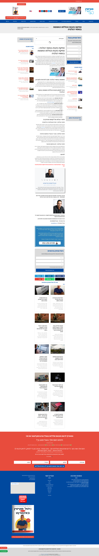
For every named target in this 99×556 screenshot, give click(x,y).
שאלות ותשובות (32, 21)
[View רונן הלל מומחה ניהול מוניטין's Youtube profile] (55, 180)
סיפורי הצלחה (42, 21)
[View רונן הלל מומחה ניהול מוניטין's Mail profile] (45, 180)
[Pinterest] (40, 11)
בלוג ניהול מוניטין (42, 27)
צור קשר (7, 21)
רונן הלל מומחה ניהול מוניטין (49, 183)
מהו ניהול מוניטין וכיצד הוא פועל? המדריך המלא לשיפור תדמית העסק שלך (72, 92)
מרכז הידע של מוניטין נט (53, 21)
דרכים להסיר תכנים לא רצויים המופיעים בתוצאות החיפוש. (72, 107)
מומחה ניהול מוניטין (50, 102)
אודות (84, 21)
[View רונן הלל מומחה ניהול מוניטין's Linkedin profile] (47, 180)
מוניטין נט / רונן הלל (44, 554)
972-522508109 (32, 479)
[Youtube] (46, 11)
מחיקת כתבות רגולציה (34, 27)
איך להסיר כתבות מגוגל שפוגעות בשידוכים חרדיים (57, 386)
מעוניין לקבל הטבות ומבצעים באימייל (73, 58)
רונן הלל (76, 21)
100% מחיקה (74, 85)
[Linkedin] (42, 11)
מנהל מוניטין (75, 98)
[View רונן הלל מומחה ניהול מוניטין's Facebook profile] (57, 180)
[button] (36, 38)
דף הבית (47, 27)
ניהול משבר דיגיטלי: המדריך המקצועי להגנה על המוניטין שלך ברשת (42, 328)
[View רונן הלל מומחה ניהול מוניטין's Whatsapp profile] (52, 180)
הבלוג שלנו (15, 21)
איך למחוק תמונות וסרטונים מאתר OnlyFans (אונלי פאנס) (43, 387)
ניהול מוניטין (91, 21)
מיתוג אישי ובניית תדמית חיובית (72, 71)
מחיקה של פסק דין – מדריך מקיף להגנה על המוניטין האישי (58, 416)
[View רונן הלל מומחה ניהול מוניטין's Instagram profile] (50, 180)
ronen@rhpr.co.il (54, 223)
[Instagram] (44, 11)
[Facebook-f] (51, 11)
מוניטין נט (53, 63)
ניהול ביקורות (23, 21)
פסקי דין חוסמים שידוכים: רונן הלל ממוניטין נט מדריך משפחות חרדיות (43, 359)
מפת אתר (49, 495)
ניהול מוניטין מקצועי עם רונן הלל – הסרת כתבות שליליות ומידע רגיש (42, 416)
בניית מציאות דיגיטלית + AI (66, 21)
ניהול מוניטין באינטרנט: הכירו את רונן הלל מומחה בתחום (57, 299)
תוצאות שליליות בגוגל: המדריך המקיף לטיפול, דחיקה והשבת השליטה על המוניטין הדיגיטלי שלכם (57, 328)
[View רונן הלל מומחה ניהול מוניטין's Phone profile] (42, 180)
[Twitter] (49, 11)
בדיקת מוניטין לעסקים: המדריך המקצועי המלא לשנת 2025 (58, 358)
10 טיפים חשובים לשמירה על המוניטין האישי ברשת (42, 299)
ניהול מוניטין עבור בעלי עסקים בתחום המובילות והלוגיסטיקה (71, 78)
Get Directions (32, 478)
